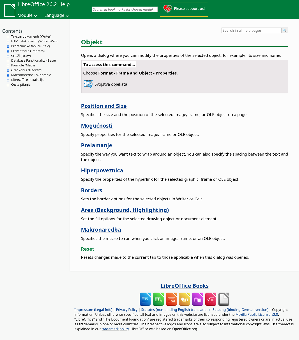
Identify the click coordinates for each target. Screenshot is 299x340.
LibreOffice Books (185, 285)
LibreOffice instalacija (27, 79)
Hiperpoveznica (102, 170)
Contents (12, 31)
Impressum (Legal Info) (93, 309)
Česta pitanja (20, 84)
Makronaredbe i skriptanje (31, 75)
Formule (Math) (23, 65)
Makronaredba (101, 229)
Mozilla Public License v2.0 (257, 314)
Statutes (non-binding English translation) (175, 309)
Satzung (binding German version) (240, 309)
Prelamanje (96, 145)
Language (54, 15)
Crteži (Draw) (21, 55)
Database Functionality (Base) (33, 60)
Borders (91, 190)
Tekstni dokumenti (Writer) (31, 36)
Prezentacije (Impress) (28, 51)
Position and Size (104, 105)
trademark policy (115, 328)
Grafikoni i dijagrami (26, 70)
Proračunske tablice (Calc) (30, 46)
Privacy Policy (126, 309)
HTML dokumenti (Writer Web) (34, 41)
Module (25, 15)
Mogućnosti (97, 125)
